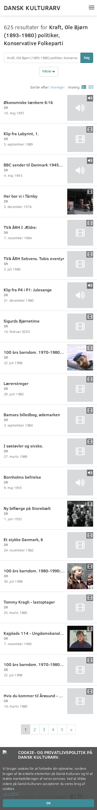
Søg (87, 57)
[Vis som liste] (82, 87)
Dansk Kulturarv (32, 7)
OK (48, 803)
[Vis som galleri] (89, 87)
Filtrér (47, 71)
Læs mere (11, 793)
